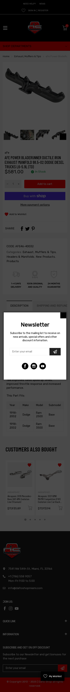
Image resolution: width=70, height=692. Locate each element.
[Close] (63, 315)
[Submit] (55, 351)
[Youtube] (34, 366)
